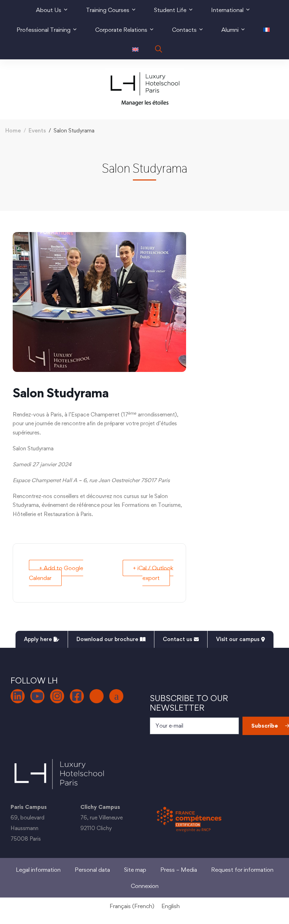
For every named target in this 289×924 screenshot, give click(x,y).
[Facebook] (77, 696)
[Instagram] (57, 696)
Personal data (92, 869)
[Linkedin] (18, 696)
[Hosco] (116, 696)
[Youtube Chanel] (37, 696)
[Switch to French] (266, 30)
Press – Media (178, 869)
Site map (135, 869)
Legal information (38, 869)
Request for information (242, 869)
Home (13, 130)
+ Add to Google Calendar (56, 572)
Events (37, 130)
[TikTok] (97, 696)
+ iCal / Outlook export (153, 572)
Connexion (145, 885)
